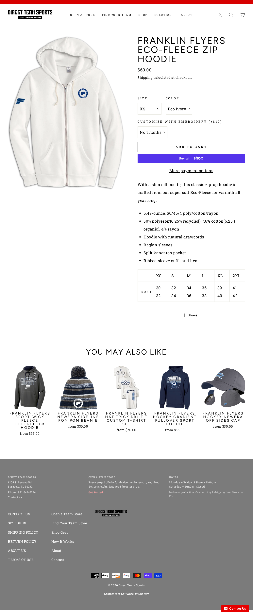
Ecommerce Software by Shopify (126, 594)
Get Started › (97, 492)
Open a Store (82, 15)
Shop (143, 15)
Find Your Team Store (69, 523)
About (187, 15)
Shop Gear (59, 532)
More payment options (191, 170)
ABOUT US (17, 550)
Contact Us (237, 608)
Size (143, 98)
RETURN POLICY (22, 541)
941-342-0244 (27, 492)
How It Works (62, 541)
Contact (57, 559)
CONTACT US (19, 514)
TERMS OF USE (21, 559)
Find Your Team (116, 15)
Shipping (145, 77)
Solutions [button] (164, 15)
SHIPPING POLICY (23, 532)
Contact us (15, 497)
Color (173, 98)
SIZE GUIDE (17, 523)
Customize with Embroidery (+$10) (180, 121)
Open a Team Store (66, 514)
